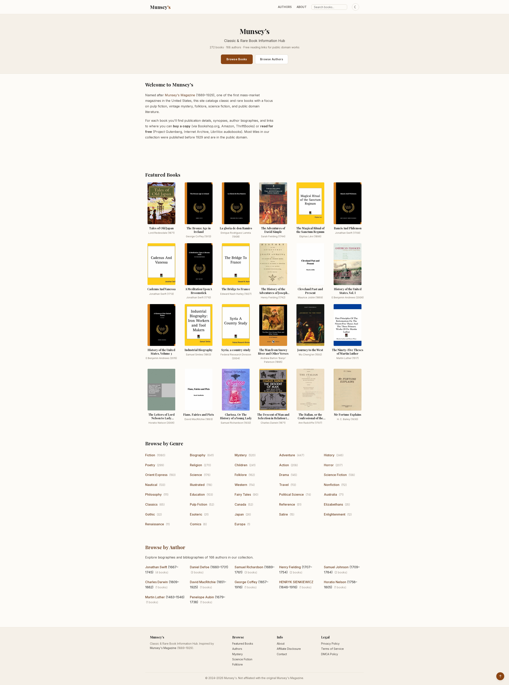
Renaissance (154, 524)
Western (241, 485)
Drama (284, 475)
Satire (283, 514)
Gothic (150, 514)
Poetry (150, 465)
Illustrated (197, 485)
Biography (197, 455)
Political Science (291, 494)
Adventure (287, 455)
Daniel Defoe (199, 567)
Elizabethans (333, 504)
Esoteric (196, 514)
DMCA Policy (329, 654)
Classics (151, 504)
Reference (287, 504)
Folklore (241, 475)
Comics (195, 524)
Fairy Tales (243, 494)
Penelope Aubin (202, 597)
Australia (330, 494)
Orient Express (156, 475)
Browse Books (236, 59)
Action (284, 465)
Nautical (151, 485)
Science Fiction (335, 475)
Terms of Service (332, 648)
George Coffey (246, 582)
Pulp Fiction (198, 504)
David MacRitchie (203, 582)
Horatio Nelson (335, 582)
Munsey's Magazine (180, 95)
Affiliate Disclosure (289, 648)
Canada (240, 504)
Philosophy (153, 494)
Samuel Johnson (336, 567)
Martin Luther (155, 597)
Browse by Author (165, 547)
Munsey (160, 7)
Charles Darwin (156, 582)
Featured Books (242, 643)
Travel (284, 485)
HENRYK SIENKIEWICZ (296, 582)
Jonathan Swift (156, 567)
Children (241, 465)
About (302, 7)
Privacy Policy (330, 643)
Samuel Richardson (249, 567)
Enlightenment (334, 514)
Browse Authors (271, 59)
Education (197, 494)
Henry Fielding (290, 567)
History (329, 455)
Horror (329, 465)
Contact (282, 654)
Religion (196, 465)
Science (196, 475)
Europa (240, 524)
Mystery (241, 455)
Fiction (150, 455)
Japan (239, 514)
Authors (285, 7)
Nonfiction (331, 485)
